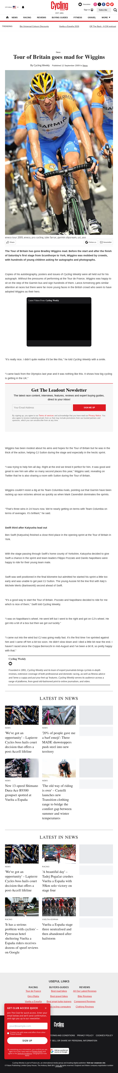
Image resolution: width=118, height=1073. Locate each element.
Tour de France (33, 991)
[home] (7, 18)
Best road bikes (59, 991)
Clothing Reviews (85, 1006)
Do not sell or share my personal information (70, 1040)
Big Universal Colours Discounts (34, 26)
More (105, 17)
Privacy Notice (95, 415)
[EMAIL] (11, 663)
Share (12, 242)
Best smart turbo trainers (59, 1001)
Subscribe (103, 10)
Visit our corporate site (96, 1063)
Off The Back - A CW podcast (103, 26)
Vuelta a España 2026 (69, 26)
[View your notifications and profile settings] (23, 7)
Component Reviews (84, 1001)
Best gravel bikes (59, 996)
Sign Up (27, 1040)
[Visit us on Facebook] (103, 4)
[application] (59, 322)
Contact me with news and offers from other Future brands (27, 1033)
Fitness (78, 17)
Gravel (92, 17)
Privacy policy (85, 1035)
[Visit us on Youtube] (108, 4)
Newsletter (107, 242)
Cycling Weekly (42, 65)
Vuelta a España (33, 1001)
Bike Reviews (85, 996)
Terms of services (46, 415)
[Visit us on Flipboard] (112, 4)
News (15, 17)
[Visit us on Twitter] (99, 4)
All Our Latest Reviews (84, 991)
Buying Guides (60, 17)
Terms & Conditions (24, 1053)
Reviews (41, 17)
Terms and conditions (62, 1035)
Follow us (92, 242)
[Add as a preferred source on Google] (59, 1051)
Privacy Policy (37, 1051)
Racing (27, 17)
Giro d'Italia (33, 996)
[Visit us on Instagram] (95, 4)
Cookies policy (104, 1035)
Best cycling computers (59, 1006)
